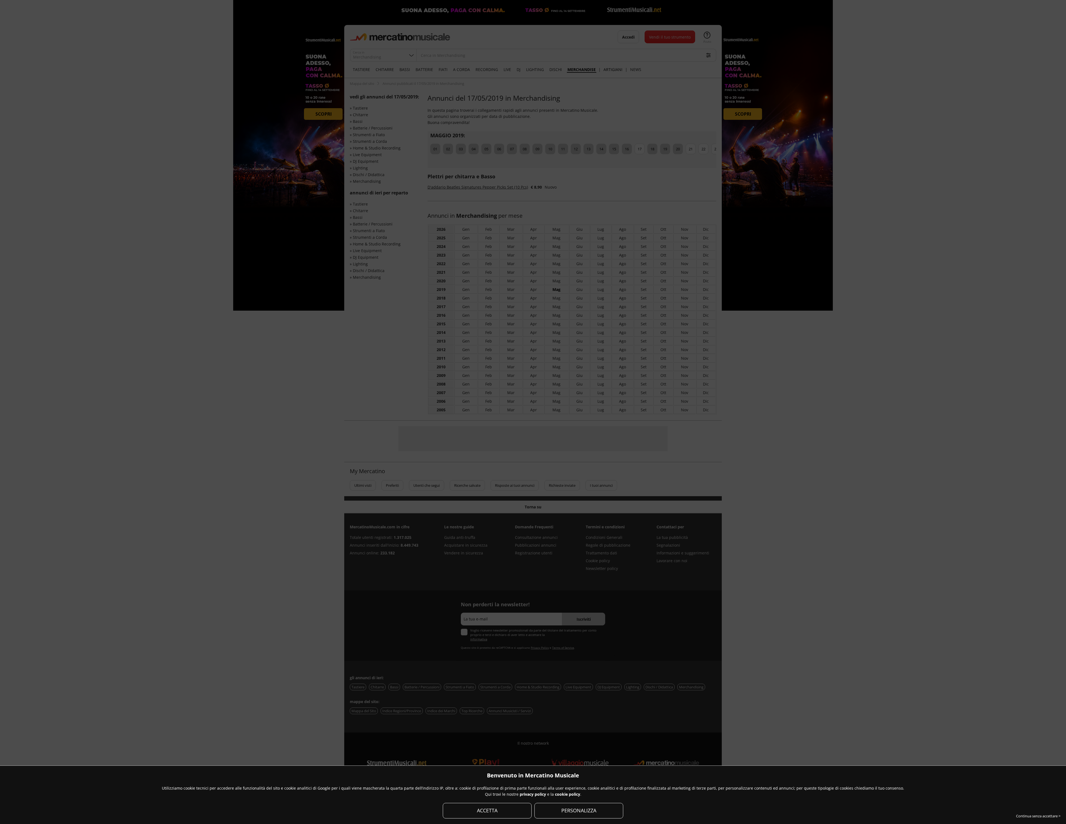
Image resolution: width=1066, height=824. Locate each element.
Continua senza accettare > (1038, 815)
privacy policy (533, 794)
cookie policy (567, 794)
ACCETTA (487, 810)
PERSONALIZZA (578, 810)
